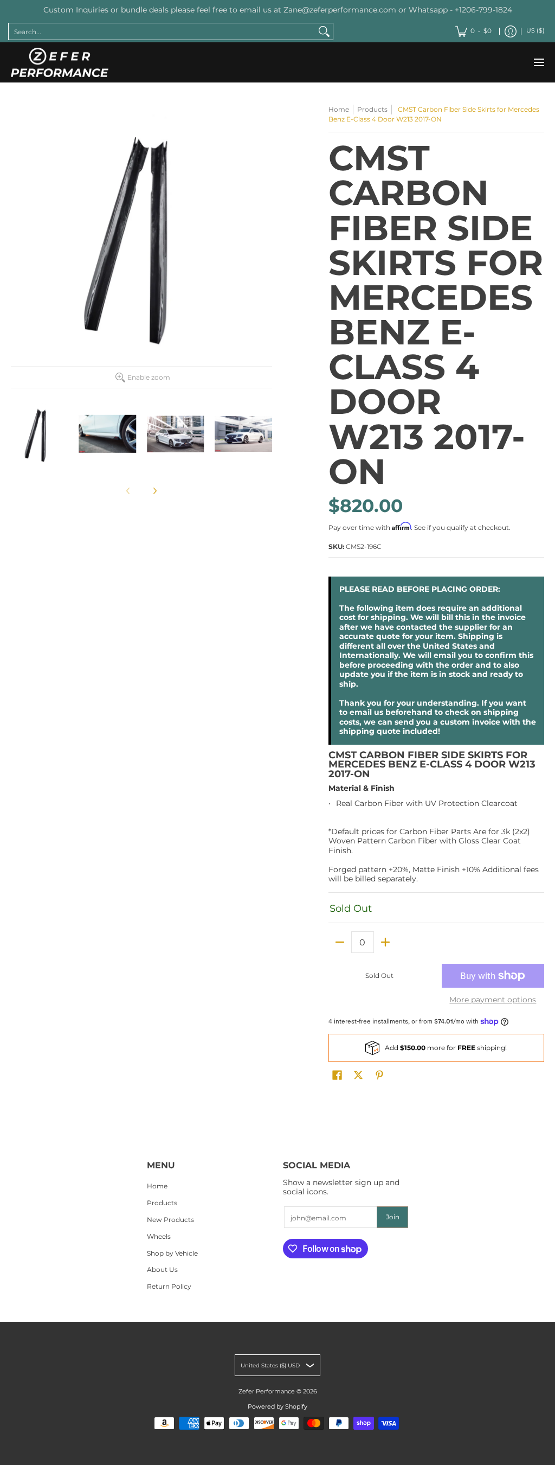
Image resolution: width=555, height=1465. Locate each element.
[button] (337, 1075)
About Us (162, 1269)
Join (392, 1217)
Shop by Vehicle (172, 1253)
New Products (170, 1219)
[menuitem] (473, 31)
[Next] (154, 491)
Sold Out (379, 975)
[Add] (385, 942)
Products (372, 109)
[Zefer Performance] (59, 62)
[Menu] (538, 62)
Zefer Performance (266, 1391)
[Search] (324, 31)
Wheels (159, 1236)
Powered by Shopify (277, 1406)
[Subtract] (339, 942)
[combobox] (162, 31)
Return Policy (169, 1286)
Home (338, 109)
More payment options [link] (492, 1000)
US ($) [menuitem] (535, 30)
